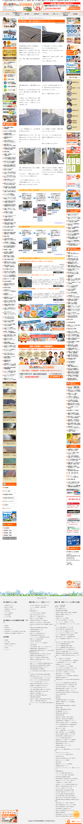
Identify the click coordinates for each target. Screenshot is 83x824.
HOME (19, 18)
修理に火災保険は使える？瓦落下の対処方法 (74, 339)
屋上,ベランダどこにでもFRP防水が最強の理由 (10, 184)
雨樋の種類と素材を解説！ (35, 696)
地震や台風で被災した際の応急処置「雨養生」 (10, 223)
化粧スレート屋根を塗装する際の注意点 (72, 303)
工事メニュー (56, 14)
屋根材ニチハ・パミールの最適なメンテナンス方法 (74, 306)
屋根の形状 (6, 236)
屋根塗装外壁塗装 (74, 121)
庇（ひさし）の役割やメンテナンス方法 (10, 350)
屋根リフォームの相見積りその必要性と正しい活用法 (74, 391)
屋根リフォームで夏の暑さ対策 (36, 639)
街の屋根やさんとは (9, 605)
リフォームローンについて (35, 661)
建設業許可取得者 (8, 494)
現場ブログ (24, 18)
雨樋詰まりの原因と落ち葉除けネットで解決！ (74, 467)
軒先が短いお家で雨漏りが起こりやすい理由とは (10, 272)
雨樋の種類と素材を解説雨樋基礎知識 (10, 368)
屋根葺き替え (75, 82)
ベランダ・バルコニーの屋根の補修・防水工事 (39, 637)
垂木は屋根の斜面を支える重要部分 (37, 668)
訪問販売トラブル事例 (73, 410)
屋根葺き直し (75, 110)
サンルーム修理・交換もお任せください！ (73, 453)
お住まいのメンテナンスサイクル (62, 752)
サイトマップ (7, 508)
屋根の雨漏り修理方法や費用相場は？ (10, 343)
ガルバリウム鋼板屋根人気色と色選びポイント (73, 231)
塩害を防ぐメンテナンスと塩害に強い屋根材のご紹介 (67, 784)
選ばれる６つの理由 (9, 607)
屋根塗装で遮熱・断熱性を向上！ (62, 713)
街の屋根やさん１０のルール (10, 609)
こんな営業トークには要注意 (73, 407)
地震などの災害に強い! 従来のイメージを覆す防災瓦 (66, 722)
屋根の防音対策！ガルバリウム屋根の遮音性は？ (74, 244)
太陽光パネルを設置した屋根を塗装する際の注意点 (40, 698)
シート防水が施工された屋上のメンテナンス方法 (10, 176)
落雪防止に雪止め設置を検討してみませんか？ (39, 683)
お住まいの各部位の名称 (10, 131)
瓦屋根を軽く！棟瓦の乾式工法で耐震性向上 (65, 718)
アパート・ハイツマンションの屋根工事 (73, 476)
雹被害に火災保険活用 (60, 812)
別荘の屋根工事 (71, 479)
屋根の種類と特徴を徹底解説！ (9, 128)
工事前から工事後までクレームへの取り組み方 (73, 397)
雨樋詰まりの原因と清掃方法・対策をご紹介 (39, 691)
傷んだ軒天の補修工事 (60, 747)
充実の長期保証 (8, 614)
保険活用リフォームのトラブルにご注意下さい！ (66, 780)
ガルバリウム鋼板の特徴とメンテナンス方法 (10, 328)
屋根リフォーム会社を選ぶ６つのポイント (74, 326)
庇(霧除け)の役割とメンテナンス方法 (8, 212)
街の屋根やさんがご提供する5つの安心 (17, 14)
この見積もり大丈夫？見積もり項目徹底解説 (73, 401)
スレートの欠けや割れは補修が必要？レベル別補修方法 (67, 660)
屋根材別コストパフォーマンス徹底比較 (10, 290)
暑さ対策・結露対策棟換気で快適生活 (63, 709)
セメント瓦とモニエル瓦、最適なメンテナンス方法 (66, 668)
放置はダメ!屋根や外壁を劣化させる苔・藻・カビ (10, 301)
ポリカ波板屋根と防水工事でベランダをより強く (74, 460)
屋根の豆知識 (7, 287)
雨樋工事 (74, 99)
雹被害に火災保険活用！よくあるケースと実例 (73, 376)
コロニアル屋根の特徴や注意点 (72, 290)
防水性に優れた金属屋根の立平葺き (63, 776)
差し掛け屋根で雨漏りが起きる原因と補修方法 (65, 795)
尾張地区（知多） (8, 530)
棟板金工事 (75, 116)
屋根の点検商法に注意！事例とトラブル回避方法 (73, 414)
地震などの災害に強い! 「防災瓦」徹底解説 (73, 352)
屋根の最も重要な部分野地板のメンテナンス (9, 284)
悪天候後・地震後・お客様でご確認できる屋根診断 (66, 612)
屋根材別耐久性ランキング (8, 294)
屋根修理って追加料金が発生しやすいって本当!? (73, 420)
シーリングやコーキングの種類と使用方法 (10, 216)
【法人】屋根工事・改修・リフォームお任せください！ (41, 646)
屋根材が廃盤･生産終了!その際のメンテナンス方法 (66, 688)
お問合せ (6, 504)
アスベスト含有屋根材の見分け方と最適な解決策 (10, 276)
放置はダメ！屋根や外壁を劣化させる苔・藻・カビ (66, 786)
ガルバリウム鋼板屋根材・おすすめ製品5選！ (65, 634)
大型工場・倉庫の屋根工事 (35, 640)
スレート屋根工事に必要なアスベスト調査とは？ (10, 372)
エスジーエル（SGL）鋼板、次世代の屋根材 (65, 774)
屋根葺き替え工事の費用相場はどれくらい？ (73, 263)
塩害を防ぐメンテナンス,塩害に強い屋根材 (10, 298)
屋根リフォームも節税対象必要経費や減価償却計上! (74, 486)
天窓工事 (74, 127)
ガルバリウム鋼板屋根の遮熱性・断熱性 (73, 228)
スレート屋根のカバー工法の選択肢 (74, 283)
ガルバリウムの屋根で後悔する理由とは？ (9, 321)
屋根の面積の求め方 (9, 230)
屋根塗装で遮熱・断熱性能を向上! (73, 366)
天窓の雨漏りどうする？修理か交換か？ (10, 357)
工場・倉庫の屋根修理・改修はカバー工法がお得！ (74, 457)
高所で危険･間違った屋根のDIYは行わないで (65, 735)
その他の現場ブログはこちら (59, 302)
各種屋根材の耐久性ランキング (62, 765)
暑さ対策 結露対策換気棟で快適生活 (9, 253)
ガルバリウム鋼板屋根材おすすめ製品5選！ (73, 234)
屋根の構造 (6, 151)
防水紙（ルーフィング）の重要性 (62, 760)
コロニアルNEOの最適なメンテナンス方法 (73, 313)
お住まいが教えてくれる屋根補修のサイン (73, 269)
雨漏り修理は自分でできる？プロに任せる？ (10, 141)
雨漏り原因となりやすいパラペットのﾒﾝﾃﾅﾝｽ (10, 180)
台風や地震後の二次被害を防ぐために (73, 342)
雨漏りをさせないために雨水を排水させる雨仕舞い (66, 797)
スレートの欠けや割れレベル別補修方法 (73, 286)
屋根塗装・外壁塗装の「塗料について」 (64, 614)
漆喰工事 (74, 93)
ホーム (7, 14)
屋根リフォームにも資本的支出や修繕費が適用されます (41, 663)
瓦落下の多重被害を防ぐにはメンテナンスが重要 (73, 335)
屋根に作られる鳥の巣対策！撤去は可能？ (38, 695)
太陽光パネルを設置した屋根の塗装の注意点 (73, 300)
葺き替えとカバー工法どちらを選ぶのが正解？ (73, 273)
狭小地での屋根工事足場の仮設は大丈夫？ (73, 316)
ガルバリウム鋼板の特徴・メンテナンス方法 (65, 730)
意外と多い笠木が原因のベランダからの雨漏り (10, 162)
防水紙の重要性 (7, 281)
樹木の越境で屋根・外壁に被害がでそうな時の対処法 (74, 424)
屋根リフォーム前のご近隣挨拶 (36, 618)
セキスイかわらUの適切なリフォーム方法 (64, 620)
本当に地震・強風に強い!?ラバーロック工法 (65, 791)
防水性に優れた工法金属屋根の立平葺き (9, 220)
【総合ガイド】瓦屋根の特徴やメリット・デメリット (67, 651)
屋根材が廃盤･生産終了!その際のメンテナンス (9, 305)
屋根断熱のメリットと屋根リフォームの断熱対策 (10, 364)
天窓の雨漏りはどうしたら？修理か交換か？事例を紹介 (67, 675)
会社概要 (75, 14)
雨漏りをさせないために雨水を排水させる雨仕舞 (10, 262)
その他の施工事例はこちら (59, 222)
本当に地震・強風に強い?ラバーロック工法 (10, 227)
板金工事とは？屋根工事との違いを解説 (10, 145)
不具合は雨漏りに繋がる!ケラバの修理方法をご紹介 (66, 684)
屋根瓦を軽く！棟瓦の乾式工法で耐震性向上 (73, 345)
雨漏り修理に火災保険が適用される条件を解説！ (73, 372)
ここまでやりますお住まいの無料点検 (65, 14)
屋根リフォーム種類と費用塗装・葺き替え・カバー (74, 279)
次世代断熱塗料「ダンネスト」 (71, 362)
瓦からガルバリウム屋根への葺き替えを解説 (73, 221)
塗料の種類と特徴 (73, 499)
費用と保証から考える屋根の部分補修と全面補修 (40, 665)
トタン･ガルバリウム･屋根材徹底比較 (9, 317)
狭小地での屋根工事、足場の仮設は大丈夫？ (65, 629)
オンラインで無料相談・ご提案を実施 (38, 607)
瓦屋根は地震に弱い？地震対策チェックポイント (74, 349)
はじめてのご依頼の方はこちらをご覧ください (39, 605)
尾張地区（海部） (8, 532)
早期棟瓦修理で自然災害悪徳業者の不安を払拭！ (10, 205)
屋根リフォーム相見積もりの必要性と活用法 (39, 657)
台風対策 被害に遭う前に (35, 631)
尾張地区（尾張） (8, 535)
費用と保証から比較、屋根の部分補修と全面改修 (74, 266)
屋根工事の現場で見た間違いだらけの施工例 (73, 356)
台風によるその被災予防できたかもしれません (74, 332)
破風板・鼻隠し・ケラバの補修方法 (63, 673)
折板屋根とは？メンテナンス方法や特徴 (73, 296)
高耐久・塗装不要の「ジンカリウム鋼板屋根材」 (66, 732)
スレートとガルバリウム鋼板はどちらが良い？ (73, 214)
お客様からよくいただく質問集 (62, 618)
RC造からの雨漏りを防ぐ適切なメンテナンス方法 (10, 346)
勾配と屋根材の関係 (9, 259)
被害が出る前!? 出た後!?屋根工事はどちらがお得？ (74, 404)
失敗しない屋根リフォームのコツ (73, 256)
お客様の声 (36, 14)
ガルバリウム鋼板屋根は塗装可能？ (73, 224)
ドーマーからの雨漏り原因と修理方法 (9, 354)
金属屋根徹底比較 (59, 771)
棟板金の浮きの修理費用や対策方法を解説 (10, 148)
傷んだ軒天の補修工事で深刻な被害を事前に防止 (10, 165)
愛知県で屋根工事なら (9, 498)
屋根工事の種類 (73, 77)
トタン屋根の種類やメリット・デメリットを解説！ (66, 662)
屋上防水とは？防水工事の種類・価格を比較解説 (10, 187)
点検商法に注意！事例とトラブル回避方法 (38, 620)
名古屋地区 (6, 528)
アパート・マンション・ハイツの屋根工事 (38, 642)
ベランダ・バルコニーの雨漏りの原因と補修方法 (10, 191)
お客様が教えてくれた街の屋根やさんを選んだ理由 (15, 631)
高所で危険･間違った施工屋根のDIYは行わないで (10, 335)
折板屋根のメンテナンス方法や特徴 (63, 664)
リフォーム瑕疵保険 (9, 612)
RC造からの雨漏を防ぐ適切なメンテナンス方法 (65, 734)
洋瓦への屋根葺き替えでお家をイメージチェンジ (10, 309)
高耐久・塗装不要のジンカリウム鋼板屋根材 (10, 332)
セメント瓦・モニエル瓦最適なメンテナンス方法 (10, 198)
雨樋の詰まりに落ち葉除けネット (37, 693)
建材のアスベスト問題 (9, 278)
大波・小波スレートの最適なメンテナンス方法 (10, 209)
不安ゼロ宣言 (7, 611)
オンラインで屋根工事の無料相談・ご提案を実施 (73, 387)
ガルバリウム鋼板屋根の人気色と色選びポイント (66, 647)
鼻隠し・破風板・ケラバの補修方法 (10, 155)
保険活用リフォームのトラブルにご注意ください (74, 427)
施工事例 (27, 14)
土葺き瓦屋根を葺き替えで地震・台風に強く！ (10, 202)
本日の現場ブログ (8, 629)
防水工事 (74, 104)
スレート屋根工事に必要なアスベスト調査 (64, 726)
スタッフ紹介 (7, 491)
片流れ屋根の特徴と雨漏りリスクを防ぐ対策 (10, 239)
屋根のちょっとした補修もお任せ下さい (38, 616)
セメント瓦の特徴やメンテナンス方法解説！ (10, 194)
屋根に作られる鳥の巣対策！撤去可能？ (73, 470)
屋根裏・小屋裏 (7, 249)
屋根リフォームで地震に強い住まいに (38, 633)
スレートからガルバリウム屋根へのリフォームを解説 (74, 218)
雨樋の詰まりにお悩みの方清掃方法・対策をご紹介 (74, 463)
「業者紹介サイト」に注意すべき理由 (73, 430)
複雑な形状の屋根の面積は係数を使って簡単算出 (66, 705)
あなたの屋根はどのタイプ (61, 608)
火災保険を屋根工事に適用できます (37, 635)
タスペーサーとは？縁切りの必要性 (9, 169)
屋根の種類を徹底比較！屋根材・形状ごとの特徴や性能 (67, 653)
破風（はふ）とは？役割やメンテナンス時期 (10, 379)
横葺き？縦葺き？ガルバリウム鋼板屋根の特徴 (74, 238)
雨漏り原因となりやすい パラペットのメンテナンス (40, 676)
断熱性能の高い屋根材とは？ (7, 361)
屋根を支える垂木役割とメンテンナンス (9, 339)
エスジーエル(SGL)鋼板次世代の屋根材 (9, 325)
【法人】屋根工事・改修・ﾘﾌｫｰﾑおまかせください (74, 483)
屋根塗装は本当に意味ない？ (8, 138)
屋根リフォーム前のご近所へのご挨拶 (72, 394)
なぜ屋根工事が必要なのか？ (73, 253)
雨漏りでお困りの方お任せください (37, 614)
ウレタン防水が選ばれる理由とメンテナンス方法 (10, 173)
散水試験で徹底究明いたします (36, 629)
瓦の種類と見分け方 (9, 269)
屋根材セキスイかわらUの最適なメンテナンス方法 (74, 310)
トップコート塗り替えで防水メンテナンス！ (10, 375)
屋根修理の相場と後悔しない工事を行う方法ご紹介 (40, 653)
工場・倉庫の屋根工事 (73, 473)
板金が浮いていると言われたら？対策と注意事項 (74, 417)
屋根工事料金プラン (34, 611)
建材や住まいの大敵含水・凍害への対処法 (9, 256)
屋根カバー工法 (76, 88)
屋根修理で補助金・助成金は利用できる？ (73, 379)
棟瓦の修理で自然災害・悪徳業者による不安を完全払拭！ (67, 692)
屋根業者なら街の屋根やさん (10, 643)
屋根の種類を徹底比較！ (71, 276)
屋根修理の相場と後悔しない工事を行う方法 (73, 259)
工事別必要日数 (71, 322)
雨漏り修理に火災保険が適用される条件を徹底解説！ (67, 816)
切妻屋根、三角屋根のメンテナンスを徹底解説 (10, 243)
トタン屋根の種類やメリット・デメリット (73, 293)
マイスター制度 (8, 616)
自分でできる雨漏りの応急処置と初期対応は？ (73, 369)
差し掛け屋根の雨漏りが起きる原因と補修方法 (10, 246)
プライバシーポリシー (9, 501)
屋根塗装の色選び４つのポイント (72, 359)
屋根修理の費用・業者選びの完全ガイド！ (10, 134)
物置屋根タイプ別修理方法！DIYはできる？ (73, 450)
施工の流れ (46, 14)
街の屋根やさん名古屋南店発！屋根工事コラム (14, 633)
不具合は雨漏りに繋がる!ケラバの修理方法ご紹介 (10, 158)
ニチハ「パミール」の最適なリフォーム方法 (65, 621)
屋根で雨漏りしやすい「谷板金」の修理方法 (9, 266)
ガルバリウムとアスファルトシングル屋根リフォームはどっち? (10, 312)
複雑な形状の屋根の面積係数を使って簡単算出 (10, 233)
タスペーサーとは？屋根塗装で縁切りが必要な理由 (66, 682)
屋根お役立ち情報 (72, 328)
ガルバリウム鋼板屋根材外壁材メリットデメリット (74, 241)
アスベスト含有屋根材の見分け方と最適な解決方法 (66, 724)
